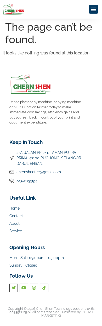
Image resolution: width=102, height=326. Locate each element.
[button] (93, 9)
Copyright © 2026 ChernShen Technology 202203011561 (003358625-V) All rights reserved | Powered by (51, 310)
